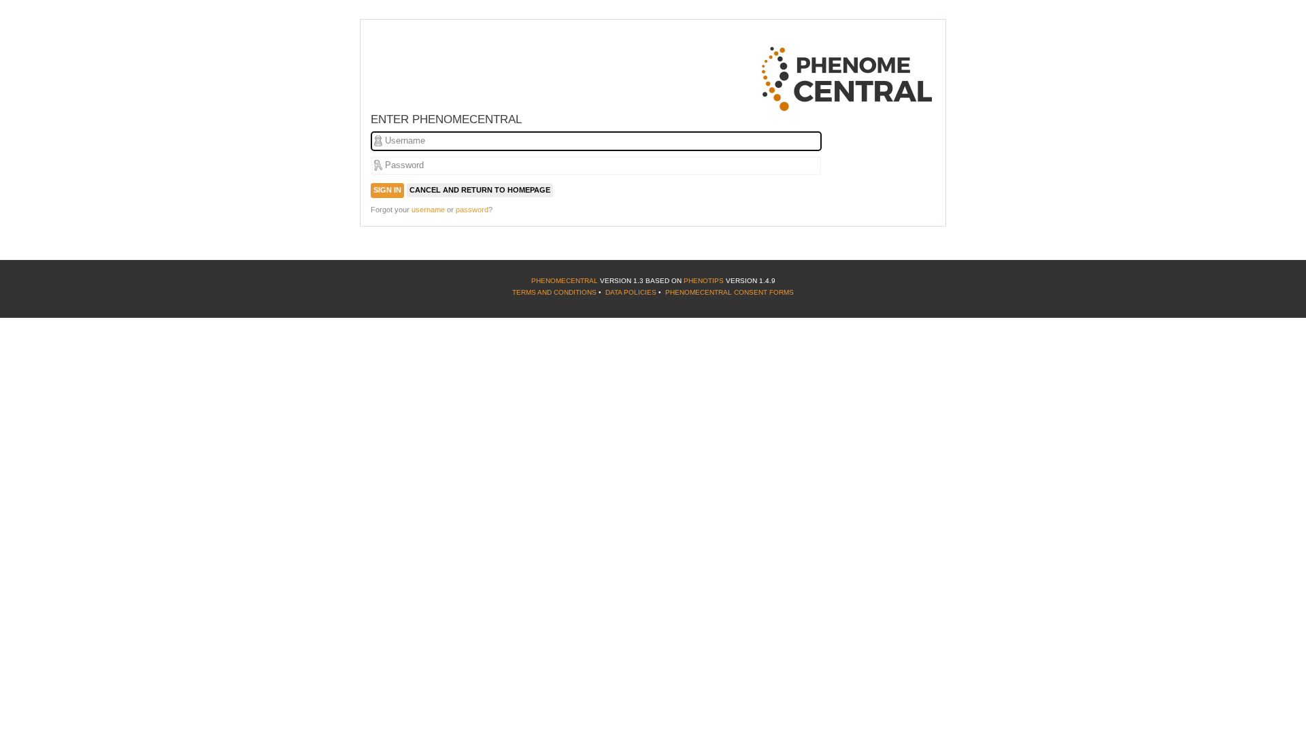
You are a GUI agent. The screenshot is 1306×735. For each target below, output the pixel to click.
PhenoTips (704, 280)
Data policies (630, 292)
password (472, 210)
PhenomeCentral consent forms (729, 292)
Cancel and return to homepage (479, 190)
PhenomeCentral (564, 280)
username (428, 210)
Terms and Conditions (554, 292)
